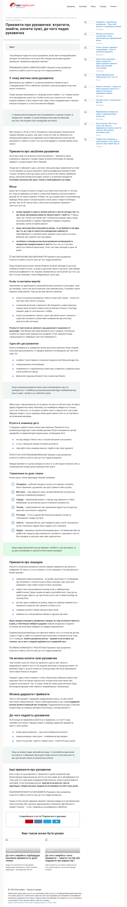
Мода (93, 6)
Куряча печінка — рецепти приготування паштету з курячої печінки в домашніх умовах (108, 89)
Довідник (71, 6)
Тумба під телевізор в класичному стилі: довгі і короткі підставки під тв (108, 141)
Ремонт (113, 6)
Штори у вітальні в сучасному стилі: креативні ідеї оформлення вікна (109, 37)
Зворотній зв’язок (15, 903)
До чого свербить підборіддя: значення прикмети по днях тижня (23, 858)
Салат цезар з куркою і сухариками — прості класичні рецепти (107, 49)
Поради (103, 6)
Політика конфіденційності (36, 903)
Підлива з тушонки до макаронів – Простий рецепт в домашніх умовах (108, 24)
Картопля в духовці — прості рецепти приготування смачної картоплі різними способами (106, 63)
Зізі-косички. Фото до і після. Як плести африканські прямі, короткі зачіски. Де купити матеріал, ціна (108, 127)
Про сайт (53, 903)
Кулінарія (83, 6)
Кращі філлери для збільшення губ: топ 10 (106, 76)
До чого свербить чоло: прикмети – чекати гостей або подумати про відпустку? (62, 858)
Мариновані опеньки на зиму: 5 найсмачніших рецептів (107, 114)
